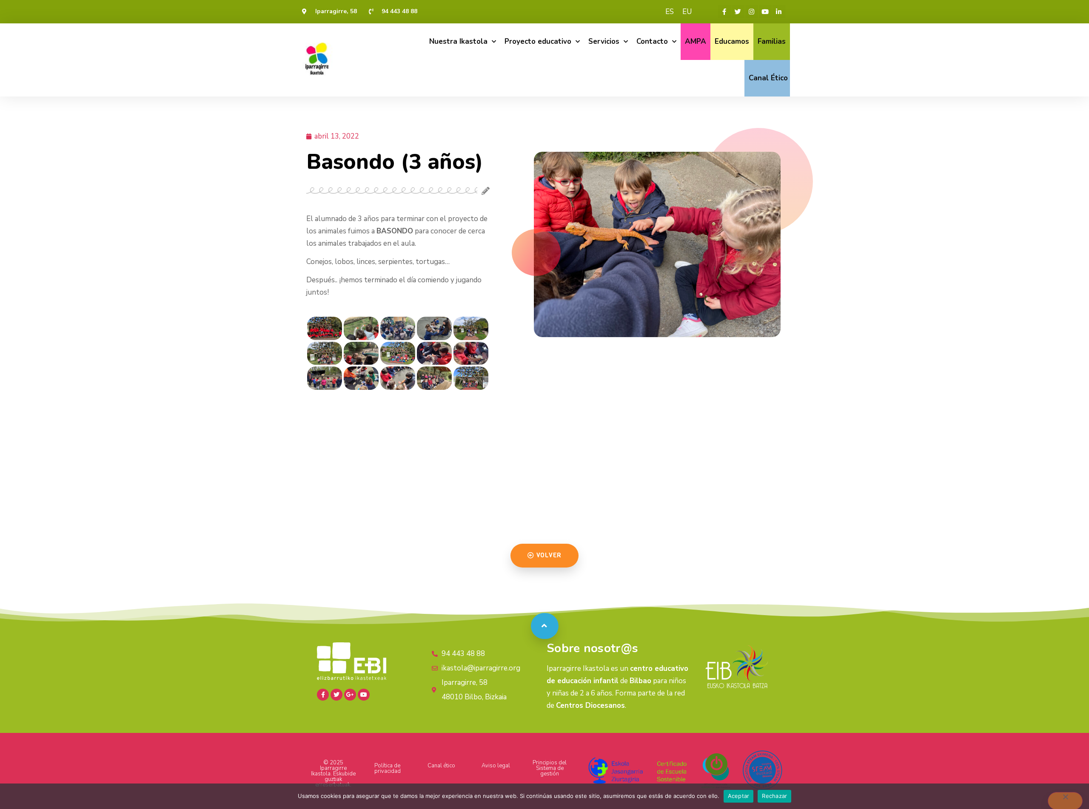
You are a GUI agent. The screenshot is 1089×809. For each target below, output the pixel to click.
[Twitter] (738, 11)
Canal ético (441, 765)
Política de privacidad (387, 768)
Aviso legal (496, 765)
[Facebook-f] (724, 11)
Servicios (603, 41)
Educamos (732, 41)
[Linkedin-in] (779, 11)
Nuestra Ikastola (458, 41)
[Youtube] (765, 11)
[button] (544, 556)
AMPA (695, 41)
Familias (772, 41)
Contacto (652, 41)
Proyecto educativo (538, 41)
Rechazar (774, 795)
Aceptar (739, 795)
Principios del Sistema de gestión (550, 768)
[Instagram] (751, 11)
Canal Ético (768, 78)
